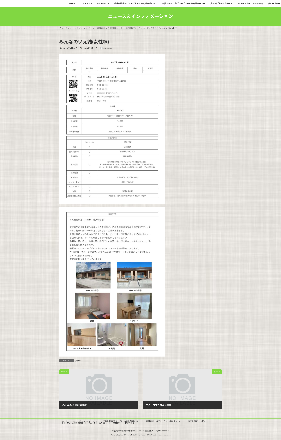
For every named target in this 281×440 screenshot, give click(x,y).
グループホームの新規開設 (72, 423)
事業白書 (116, 423)
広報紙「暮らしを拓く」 (197, 421)
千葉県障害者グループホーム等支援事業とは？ (121, 421)
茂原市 (78, 361)
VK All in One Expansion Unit (159, 435)
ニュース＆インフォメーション (85, 421)
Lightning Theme (139, 435)
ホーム (64, 421)
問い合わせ (129, 423)
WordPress (124, 435)
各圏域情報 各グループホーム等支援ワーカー (164, 421)
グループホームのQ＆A (98, 423)
